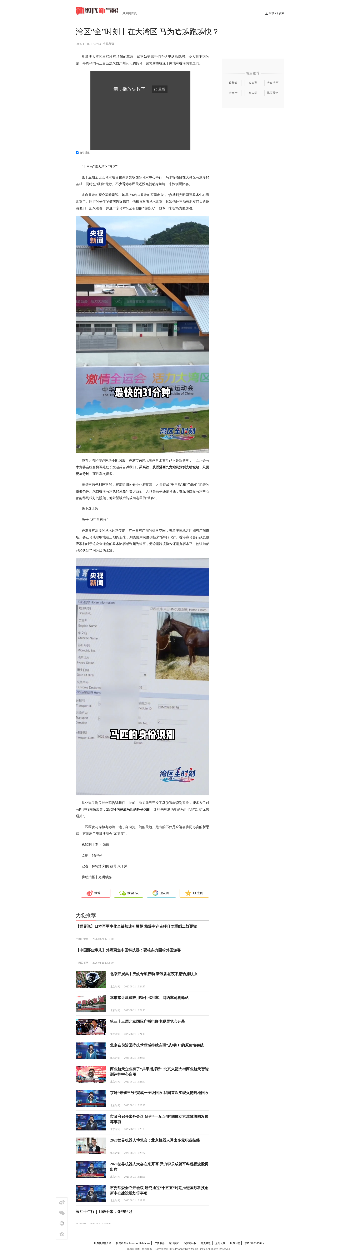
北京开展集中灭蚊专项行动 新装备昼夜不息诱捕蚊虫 (153, 974)
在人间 (253, 92)
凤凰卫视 (235, 1243)
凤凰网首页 (129, 13)
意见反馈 (220, 1243)
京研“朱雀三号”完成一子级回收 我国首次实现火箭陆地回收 (159, 1093)
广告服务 (160, 1243)
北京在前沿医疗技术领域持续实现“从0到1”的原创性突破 (157, 1045)
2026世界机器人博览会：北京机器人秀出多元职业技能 (155, 1140)
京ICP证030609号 (255, 1243)
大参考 (233, 92)
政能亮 (253, 82)
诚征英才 (174, 1243)
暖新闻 (233, 82)
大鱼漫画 (273, 82)
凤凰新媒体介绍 (102, 1243)
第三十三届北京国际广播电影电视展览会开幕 (147, 1021)
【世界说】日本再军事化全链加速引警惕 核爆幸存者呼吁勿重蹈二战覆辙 (136, 926)
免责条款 (206, 1243)
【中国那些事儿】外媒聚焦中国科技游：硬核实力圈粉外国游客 (128, 950)
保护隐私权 (190, 1243)
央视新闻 (109, 43)
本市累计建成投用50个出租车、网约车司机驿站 (149, 998)
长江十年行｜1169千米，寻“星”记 (104, 1211)
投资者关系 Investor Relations (133, 1243)
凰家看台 (273, 92)
